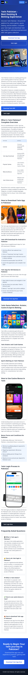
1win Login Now (8, 524)
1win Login (14, 43)
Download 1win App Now (10, 299)
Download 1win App (14, 38)
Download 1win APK (9, 108)
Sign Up (22, 2)
